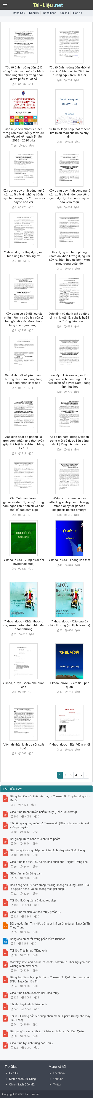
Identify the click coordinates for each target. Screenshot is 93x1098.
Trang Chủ (19, 12)
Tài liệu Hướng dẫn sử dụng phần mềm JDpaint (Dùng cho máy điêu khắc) (50, 1018)
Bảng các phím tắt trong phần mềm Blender (37, 939)
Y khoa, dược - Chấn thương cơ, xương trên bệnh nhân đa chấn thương (23, 625)
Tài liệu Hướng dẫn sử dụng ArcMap (33, 900)
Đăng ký (34, 12)
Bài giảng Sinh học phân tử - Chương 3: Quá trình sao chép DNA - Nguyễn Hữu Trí (50, 979)
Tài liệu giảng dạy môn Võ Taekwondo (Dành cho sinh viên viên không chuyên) (50, 825)
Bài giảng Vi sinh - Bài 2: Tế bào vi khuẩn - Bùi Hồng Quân (47, 1031)
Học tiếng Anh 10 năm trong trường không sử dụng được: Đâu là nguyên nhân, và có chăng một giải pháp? (50, 886)
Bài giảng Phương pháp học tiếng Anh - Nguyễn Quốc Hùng (47, 850)
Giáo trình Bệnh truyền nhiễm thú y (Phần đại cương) (43, 812)
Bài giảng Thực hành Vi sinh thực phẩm (35, 839)
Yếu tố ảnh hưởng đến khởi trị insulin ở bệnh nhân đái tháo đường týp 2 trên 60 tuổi (69, 71)
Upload (64, 12)
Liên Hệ (14, 1073)
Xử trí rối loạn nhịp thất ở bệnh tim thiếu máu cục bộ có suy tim (69, 132)
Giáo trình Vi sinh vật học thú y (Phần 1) (35, 912)
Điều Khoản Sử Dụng (22, 1079)
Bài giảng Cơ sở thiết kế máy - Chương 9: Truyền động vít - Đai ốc (50, 798)
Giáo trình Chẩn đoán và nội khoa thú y (34, 993)
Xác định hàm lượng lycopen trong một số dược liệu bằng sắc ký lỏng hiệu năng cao (69, 440)
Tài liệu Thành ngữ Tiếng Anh (28, 950)
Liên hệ (77, 12)
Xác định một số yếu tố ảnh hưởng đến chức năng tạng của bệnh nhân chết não (23, 379)
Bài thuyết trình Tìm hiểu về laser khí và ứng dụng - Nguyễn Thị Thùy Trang (50, 925)
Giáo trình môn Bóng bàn (25, 873)
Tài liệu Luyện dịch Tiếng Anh (28, 1004)
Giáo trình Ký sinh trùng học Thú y (31, 1043)
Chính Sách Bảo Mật (22, 1084)
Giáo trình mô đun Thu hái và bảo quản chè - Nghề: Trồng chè (49, 861)
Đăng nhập (49, 12)
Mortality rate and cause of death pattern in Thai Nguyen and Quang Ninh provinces (50, 964)
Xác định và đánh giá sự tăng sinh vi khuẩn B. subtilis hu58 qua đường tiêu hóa (69, 317)
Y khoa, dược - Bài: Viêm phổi (69, 744)
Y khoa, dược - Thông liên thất (69, 560)
